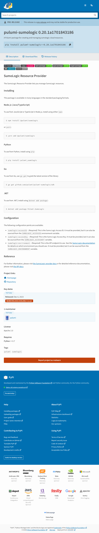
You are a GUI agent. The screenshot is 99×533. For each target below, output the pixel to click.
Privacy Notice (56, 447)
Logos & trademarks (58, 420)
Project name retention (12, 420)
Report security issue (59, 440)
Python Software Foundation (39, 383)
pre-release (41, 22)
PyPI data (9, 293)
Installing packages (11, 411)
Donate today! (10, 393)
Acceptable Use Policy (59, 450)
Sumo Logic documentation (83, 243)
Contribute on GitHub (12, 440)
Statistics (54, 417)
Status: (16, 387)
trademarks (57, 528)
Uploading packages (11, 414)
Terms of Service (57, 437)
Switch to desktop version (13, 458)
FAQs (5, 424)
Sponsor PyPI (9, 447)
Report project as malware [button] (49, 360)
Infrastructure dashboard (60, 414)
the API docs (18, 266)
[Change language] (91, 5)
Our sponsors (56, 424)
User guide (8, 417)
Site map (52, 530)
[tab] (12, 56)
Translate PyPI (9, 443)
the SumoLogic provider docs (45, 263)
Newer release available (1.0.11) (19, 301)
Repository (11, 281)
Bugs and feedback (11, 437)
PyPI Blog (54, 411)
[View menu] (85, 5)
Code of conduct (57, 443)
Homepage (11, 277)
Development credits (11, 450)
